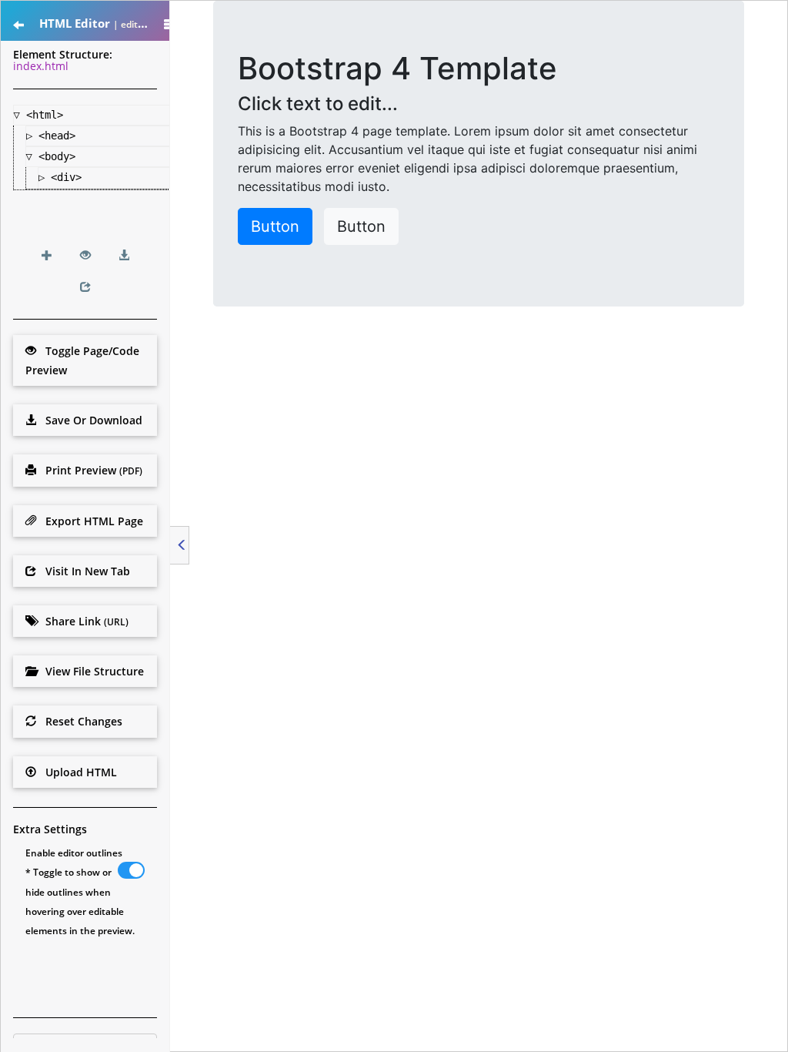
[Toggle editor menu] (179, 545)
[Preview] (85, 287)
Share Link (82, 621)
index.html (40, 66)
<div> (69, 177)
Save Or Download (89, 420)
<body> (60, 156)
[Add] (47, 255)
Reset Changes (79, 721)
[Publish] (124, 255)
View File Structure (90, 671)
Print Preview (89, 470)
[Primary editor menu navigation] (18, 25)
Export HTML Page (89, 521)
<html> (47, 115)
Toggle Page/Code (82, 360)
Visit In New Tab (83, 571)
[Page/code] (85, 255)
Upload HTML (76, 772)
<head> (60, 135)
